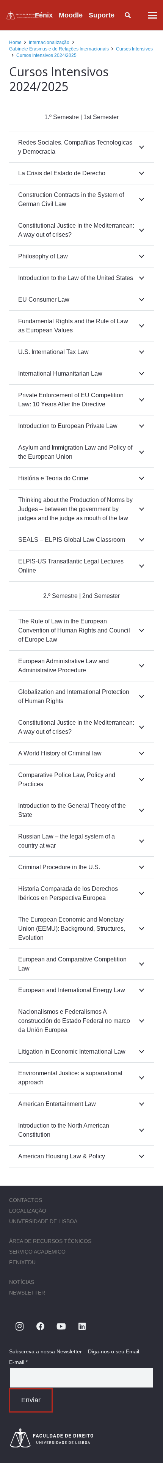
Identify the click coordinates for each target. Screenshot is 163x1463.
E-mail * (18, 1362)
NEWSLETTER (27, 1293)
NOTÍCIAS (21, 1282)
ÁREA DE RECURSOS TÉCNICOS (50, 1241)
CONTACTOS (25, 1200)
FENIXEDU (22, 1262)
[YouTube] (61, 1326)
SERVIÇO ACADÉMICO (37, 1252)
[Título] (24, 15)
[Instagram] (19, 1326)
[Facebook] (40, 1326)
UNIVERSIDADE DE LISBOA (43, 1221)
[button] (120, 15)
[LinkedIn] (82, 1326)
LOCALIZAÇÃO (27, 1211)
